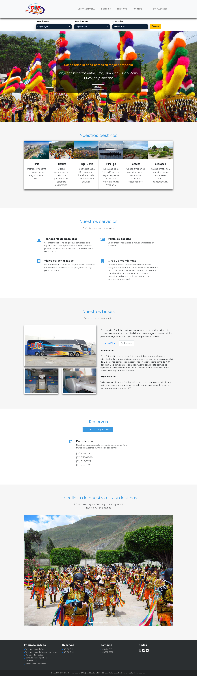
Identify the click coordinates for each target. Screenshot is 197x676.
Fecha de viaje (117, 21)
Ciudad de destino (81, 21)
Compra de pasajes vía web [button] (97, 429)
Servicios (122, 9)
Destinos (106, 9)
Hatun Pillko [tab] (109, 343)
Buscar (156, 26)
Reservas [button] (98, 87)
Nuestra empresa (86, 9)
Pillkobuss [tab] (126, 343)
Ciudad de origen (42, 21)
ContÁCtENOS (160, 9)
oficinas (137, 9)
